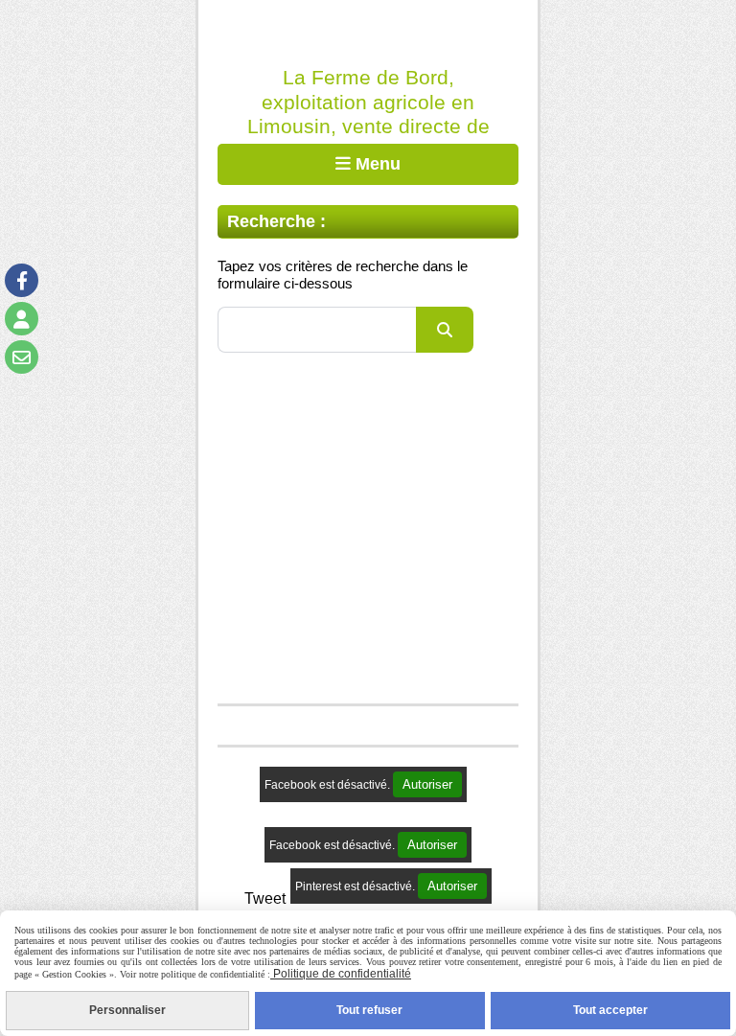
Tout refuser (369, 1010)
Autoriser (427, 784)
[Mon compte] (21, 318)
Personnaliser (127, 1010)
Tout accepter (610, 1010)
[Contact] (21, 357)
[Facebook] (21, 280)
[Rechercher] (444, 330)
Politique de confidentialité (340, 973)
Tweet (265, 898)
